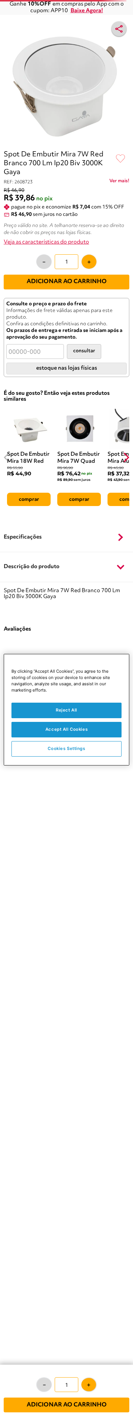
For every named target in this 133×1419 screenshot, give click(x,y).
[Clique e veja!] (119, 182)
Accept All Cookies (66, 729)
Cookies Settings (66, 748)
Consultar (84, 351)
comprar (29, 499)
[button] (66, 537)
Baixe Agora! (87, 11)
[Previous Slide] (7, 457)
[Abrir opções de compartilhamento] (119, 28)
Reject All (66, 710)
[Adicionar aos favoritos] (120, 159)
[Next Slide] (126, 457)
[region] (66, 709)
